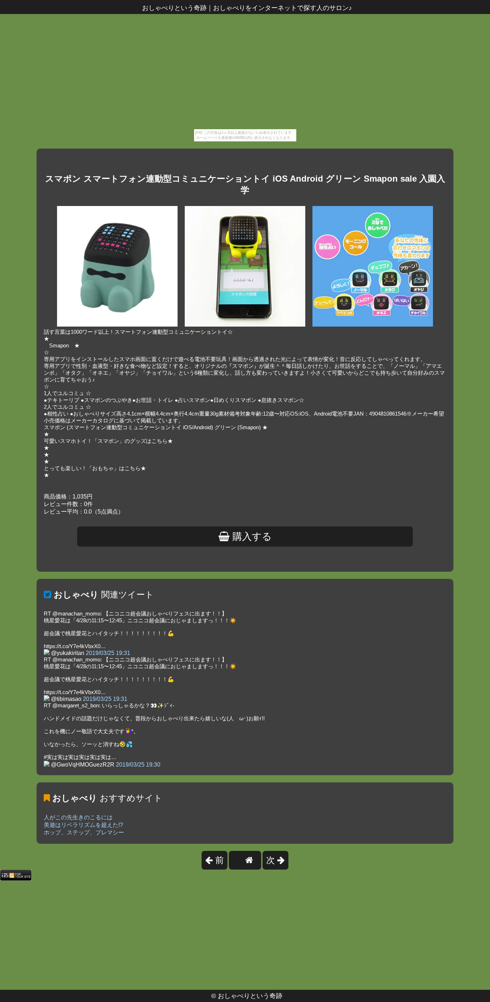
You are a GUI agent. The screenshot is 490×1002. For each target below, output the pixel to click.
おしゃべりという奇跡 (250, 995)
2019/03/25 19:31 (108, 653)
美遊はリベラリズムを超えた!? (83, 825)
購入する (251, 536)
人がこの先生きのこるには (78, 817)
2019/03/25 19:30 (138, 765)
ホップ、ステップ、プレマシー (84, 832)
